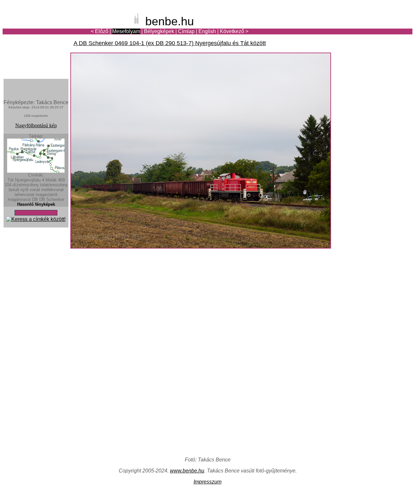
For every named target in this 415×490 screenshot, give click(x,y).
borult (14, 189)
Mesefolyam (126, 31)
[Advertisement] (374, 27)
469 (61, 180)
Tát (10, 180)
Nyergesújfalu (28, 180)
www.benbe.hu (187, 470)
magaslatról (46, 194)
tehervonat (24, 194)
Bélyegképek (159, 31)
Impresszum (207, 481)
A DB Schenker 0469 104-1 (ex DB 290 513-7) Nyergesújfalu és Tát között (170, 43)
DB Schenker (51, 199)
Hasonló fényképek (36, 204)
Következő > (234, 31)
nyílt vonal (30, 189)
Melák (51, 180)
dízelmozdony (26, 184)
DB (35, 199)
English (207, 31)
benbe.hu (169, 21)
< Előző (99, 31)
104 (8, 184)
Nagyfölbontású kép (36, 125)
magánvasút (19, 199)
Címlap (186, 31)
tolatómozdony (54, 184)
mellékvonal (52, 189)
